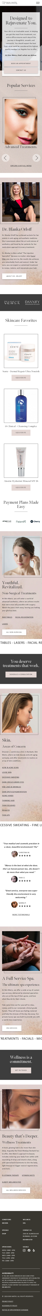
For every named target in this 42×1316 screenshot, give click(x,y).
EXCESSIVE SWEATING (10, 777)
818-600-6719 (27, 1240)
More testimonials (21, 915)
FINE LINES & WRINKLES (11, 787)
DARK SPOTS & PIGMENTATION (14, 792)
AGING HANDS (7, 796)
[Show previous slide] (6, 158)
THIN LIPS (6, 815)
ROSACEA (6, 810)
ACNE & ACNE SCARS (10, 768)
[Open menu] (38, 3)
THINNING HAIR (8, 801)
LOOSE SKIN (6, 772)
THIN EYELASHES (8, 805)
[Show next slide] (36, 158)
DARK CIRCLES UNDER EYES (13, 782)
